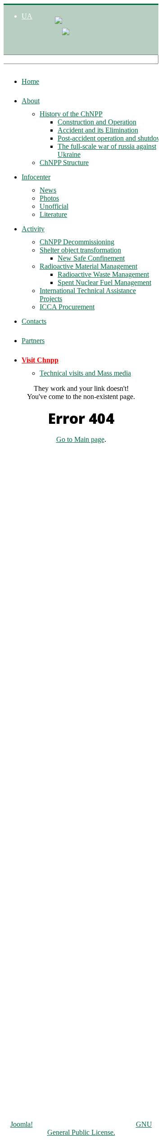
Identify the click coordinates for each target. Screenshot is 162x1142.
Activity (33, 229)
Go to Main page (80, 439)
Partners (33, 340)
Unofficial (54, 206)
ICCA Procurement (67, 307)
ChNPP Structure (64, 162)
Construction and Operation (97, 122)
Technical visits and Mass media (85, 373)
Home (30, 81)
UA (27, 16)
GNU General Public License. (99, 1128)
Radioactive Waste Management (103, 274)
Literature (53, 214)
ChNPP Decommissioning (77, 242)
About (31, 101)
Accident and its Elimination (98, 130)
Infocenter (36, 177)
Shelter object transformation (80, 250)
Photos (49, 198)
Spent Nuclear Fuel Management (104, 282)
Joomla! (21, 1124)
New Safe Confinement (91, 258)
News (48, 190)
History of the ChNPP (71, 114)
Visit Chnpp (40, 360)
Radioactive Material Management (88, 266)
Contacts (34, 321)
